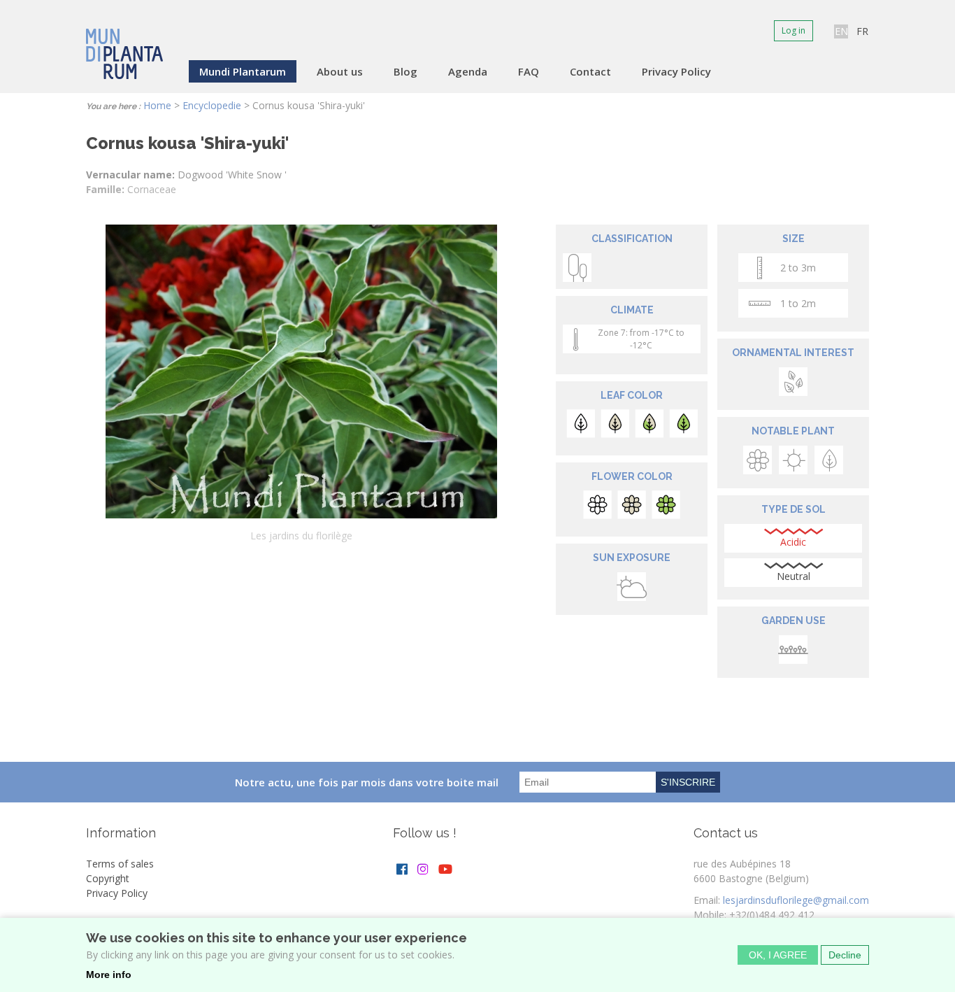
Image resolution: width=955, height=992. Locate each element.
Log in (793, 30)
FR (862, 31)
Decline (844, 955)
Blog (405, 71)
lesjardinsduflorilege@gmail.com (796, 900)
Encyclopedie (211, 105)
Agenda (467, 71)
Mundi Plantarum (242, 71)
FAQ (528, 71)
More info (108, 974)
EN (841, 31)
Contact (590, 71)
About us (340, 71)
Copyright (107, 878)
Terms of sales (120, 863)
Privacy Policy (676, 71)
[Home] (124, 44)
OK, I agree (778, 955)
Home (157, 105)
